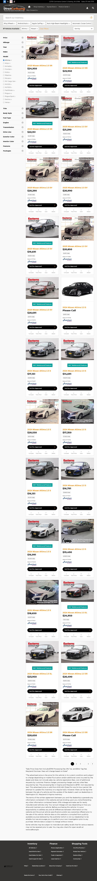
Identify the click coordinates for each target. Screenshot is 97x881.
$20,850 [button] (67, 249)
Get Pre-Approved (35, 85)
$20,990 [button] (67, 190)
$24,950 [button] (32, 68)
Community (76, 859)
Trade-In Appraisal (56, 855)
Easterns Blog (77, 855)
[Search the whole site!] (93, 8)
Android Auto (23, 23)
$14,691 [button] (67, 373)
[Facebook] (4, 1)
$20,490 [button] (67, 676)
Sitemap (59, 875)
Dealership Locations (38, 866)
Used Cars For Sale (71, 866)
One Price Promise (78, 848)
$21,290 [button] (67, 129)
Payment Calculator (57, 851)
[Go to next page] (92, 763)
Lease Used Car (55, 859)
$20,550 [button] (32, 432)
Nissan (33, 28)
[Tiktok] (14, 1)
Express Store (51, 7)
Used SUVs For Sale (34, 851)
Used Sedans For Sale (35, 855)
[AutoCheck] (32, 78)
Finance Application (57, 848)
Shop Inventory (39, 7)
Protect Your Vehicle (79, 851)
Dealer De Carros (29, 875)
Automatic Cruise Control (83, 23)
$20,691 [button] (31, 312)
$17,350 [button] (67, 432)
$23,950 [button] (67, 71)
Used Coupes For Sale (35, 859)
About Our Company (55, 866)
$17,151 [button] (31, 373)
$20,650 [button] (32, 735)
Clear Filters (44, 28)
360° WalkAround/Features (77, 62)
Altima (24, 28)
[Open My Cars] (87, 8)
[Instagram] (11, 1)
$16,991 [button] (31, 554)
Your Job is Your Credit (45, 875)
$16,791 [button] (67, 488)
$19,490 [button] (67, 552)
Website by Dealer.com (8, 866)
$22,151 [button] (31, 132)
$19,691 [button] (31, 251)
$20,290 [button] (32, 190)
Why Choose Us (31, 10)
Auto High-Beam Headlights (58, 23)
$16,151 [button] (31, 493)
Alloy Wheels (9, 23)
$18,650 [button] (31, 613)
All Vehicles (32, 848)
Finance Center (63, 7)
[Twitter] (7, 1)
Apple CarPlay (38, 23)
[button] (42, 72)
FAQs (25, 866)
